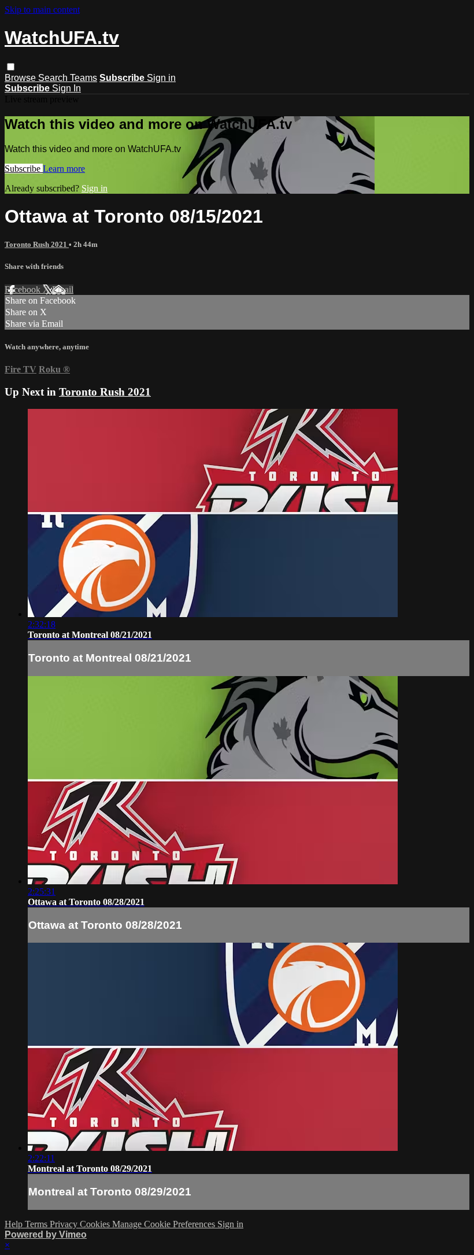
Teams (83, 78)
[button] (10, 67)
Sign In (66, 88)
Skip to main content (42, 9)
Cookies (96, 1224)
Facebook (24, 289)
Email (62, 289)
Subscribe (24, 169)
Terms (37, 1224)
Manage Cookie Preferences (164, 1224)
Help (15, 1224)
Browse (21, 78)
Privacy (65, 1224)
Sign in (161, 78)
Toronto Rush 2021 (37, 244)
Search (54, 78)
